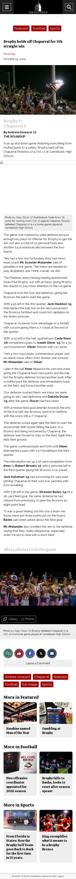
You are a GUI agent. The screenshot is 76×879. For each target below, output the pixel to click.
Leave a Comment (38, 663)
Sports (55, 28)
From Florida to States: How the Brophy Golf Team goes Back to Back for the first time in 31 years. (19, 847)
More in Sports (19, 805)
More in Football (20, 747)
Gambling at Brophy (51, 731)
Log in (61, 876)
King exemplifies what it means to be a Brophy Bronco (55, 842)
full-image (29, 684)
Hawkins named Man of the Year (18, 731)
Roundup (10, 54)
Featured (21, 28)
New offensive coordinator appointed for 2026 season (17, 784)
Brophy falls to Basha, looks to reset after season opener (56, 784)
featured (60, 677)
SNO (54, 876)
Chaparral (41, 677)
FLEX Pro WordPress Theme (34, 876)
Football (39, 28)
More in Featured (21, 697)
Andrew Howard (17, 677)
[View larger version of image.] (38, 90)
